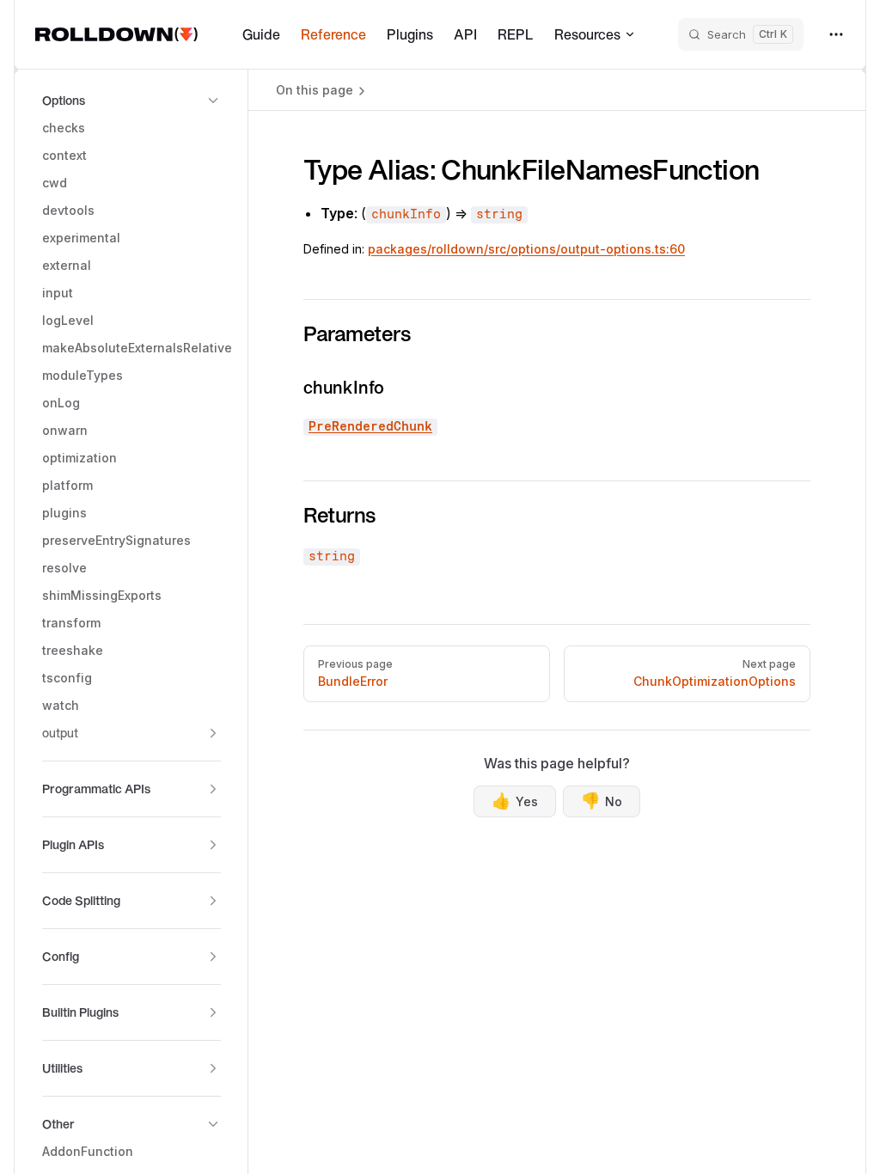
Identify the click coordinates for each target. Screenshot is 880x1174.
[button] (131, 100)
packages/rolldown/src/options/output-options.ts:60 (526, 249)
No (601, 801)
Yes (515, 801)
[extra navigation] (836, 34)
